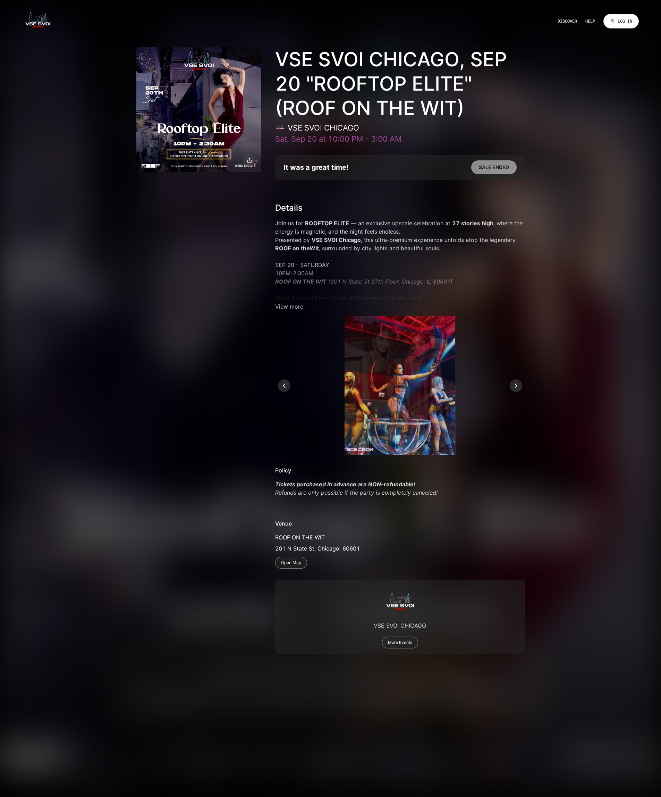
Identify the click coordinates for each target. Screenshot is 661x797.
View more (289, 306)
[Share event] (249, 160)
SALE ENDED (494, 167)
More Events (400, 642)
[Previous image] (284, 385)
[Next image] (516, 385)
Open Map (291, 562)
